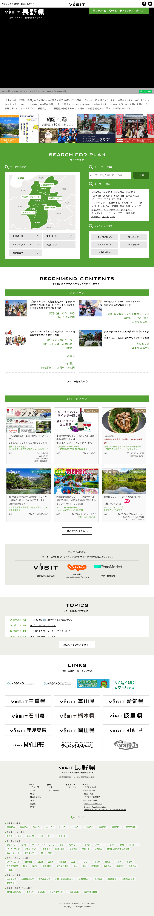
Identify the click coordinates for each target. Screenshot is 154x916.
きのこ (9, 836)
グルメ (50, 836)
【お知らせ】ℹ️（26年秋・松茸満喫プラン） (51, 619)
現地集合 (98, 879)
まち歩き (46, 849)
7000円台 (96, 196)
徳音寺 (129, 862)
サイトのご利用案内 (92, 797)
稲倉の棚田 (47, 866)
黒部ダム (95, 216)
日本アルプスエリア (31, 197)
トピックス (128, 10)
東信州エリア (55, 198)
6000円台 (131, 192)
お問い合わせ (89, 790)
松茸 (19, 836)
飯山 (84, 866)
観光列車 (73, 849)
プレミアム (97, 199)
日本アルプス (35, 797)
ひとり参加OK (133, 244)
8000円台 (108, 196)
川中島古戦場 (12, 866)
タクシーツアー (117, 213)
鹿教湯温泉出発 (128, 879)
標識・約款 (88, 794)
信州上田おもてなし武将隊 (105, 206)
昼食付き (62, 836)
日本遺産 (98, 849)
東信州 (32, 794)
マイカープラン (13, 849)
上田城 (40, 862)
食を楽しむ (133, 236)
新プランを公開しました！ (43, 625)
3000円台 (96, 192)
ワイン (133, 203)
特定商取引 (91, 903)
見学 (122, 206)
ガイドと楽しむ (104, 244)
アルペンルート (99, 213)
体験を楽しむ (105, 252)
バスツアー (137, 206)
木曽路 (32, 804)
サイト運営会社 (90, 787)
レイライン (84, 862)
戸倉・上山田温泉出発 (64, 879)
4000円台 (108, 192)
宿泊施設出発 (84, 879)
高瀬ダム (107, 866)
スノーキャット (99, 203)
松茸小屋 (30, 836)
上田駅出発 (11, 879)
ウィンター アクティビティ (118, 209)
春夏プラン (97, 209)
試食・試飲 (59, 849)
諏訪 (32, 800)
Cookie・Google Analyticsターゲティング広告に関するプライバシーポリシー (105, 808)
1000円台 (11, 827)
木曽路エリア (28, 212)
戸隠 (112, 216)
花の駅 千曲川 (62, 866)
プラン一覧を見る (76, 381)
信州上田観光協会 (14, 892)
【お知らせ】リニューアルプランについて (50, 631)
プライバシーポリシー (93, 804)
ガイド (112, 845)
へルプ (142, 10)
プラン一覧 (101, 10)
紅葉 (50, 853)
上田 (73, 862)
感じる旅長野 (54, 790)
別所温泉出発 (44, 879)
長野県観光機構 (90, 892)
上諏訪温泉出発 (27, 879)
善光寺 (125, 203)
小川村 (118, 862)
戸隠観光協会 (73, 892)
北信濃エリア (47, 185)
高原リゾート (124, 199)
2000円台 (24, 827)
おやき (24, 845)
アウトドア (110, 199)
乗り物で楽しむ (104, 236)
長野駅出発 (114, 203)
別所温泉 (62, 862)
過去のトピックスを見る (75, 644)
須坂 (75, 866)
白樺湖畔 (28, 862)
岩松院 (108, 862)
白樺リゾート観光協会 (36, 892)
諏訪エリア (50, 208)
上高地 (105, 216)
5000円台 (119, 192)
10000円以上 (132, 196)
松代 (25, 866)
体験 (128, 206)
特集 (114, 10)
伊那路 (32, 807)
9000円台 (119, 196)
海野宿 (34, 866)
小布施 (97, 862)
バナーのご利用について (94, 800)
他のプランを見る (76, 531)
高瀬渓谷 (130, 213)
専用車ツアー (30, 853)
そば (140, 203)
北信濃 (32, 790)
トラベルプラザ (56, 892)
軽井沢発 (95, 866)
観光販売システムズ (79, 903)
